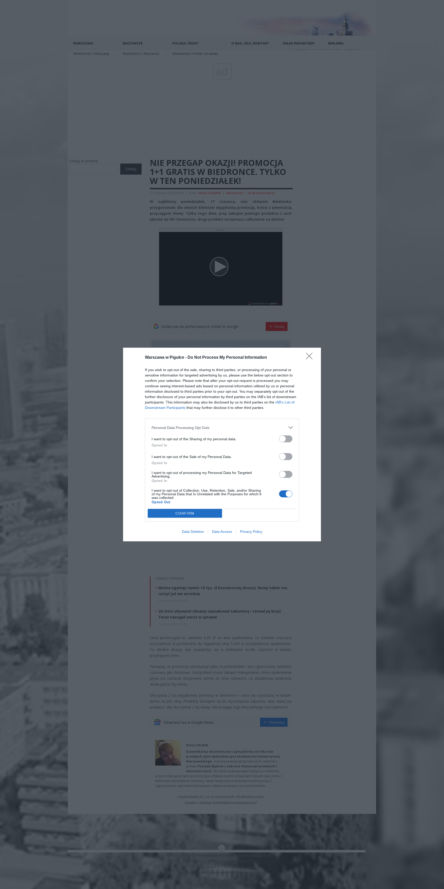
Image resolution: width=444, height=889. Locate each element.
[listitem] (222, 427)
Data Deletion (193, 531)
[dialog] (222, 444)
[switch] (285, 438)
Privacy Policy (251, 531)
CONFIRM (185, 513)
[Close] (311, 358)
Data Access (222, 531)
